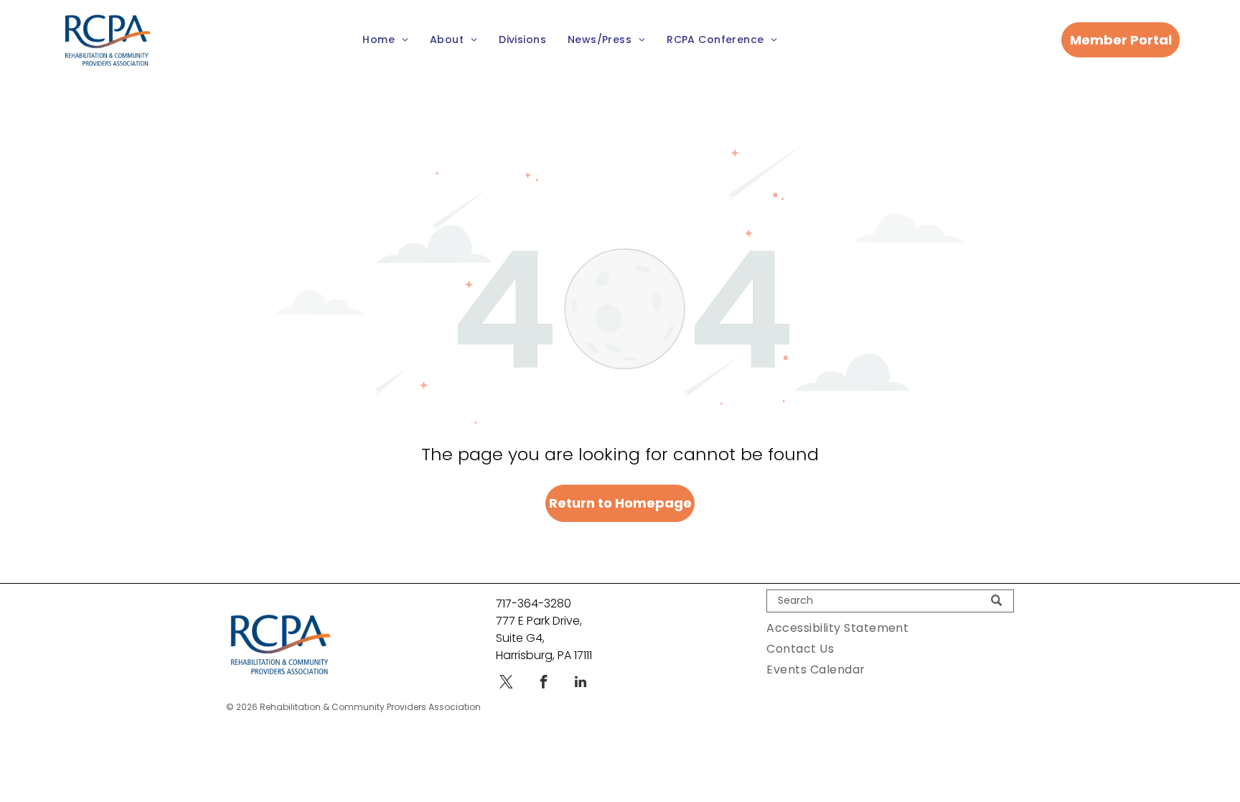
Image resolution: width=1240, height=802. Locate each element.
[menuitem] (385, 40)
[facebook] (543, 684)
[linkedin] (580, 684)
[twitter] (506, 684)
